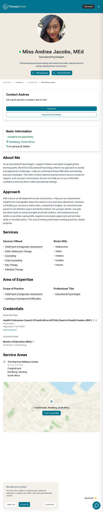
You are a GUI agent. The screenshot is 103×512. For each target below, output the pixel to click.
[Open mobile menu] (98, 6)
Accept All (24, 504)
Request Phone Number (51, 115)
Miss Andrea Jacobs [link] (48, 82)
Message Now (42, 73)
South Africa (7, 82)
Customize (49, 504)
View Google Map (51, 413)
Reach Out (51, 109)
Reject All (11, 504)
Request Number (64, 73)
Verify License (8, 330)
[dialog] (30, 495)
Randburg (14, 141)
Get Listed (88, 6)
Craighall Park (32, 82)
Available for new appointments (20, 137)
